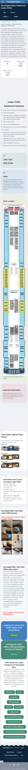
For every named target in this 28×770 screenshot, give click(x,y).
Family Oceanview (14, 702)
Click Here (14, 635)
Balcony (8, 707)
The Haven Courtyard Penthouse (15, 727)
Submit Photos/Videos (11, 755)
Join (22, 755)
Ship (4, 12)
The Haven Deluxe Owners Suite (14, 736)
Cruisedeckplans (13, 2)
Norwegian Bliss (16, 24)
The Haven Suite (14, 712)
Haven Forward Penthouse (14, 717)
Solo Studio (9, 692)
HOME (2, 24)
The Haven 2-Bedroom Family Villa (15, 731)
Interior (20, 692)
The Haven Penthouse (14, 722)
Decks (13, 12)
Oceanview (14, 697)
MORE (16, 16)
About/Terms (10, 752)
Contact (19, 752)
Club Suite (4, 25)
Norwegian (8, 24)
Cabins (5, 16)
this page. (14, 686)
